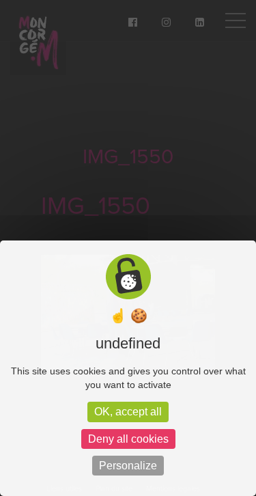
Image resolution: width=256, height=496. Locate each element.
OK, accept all (128, 411)
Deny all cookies (128, 439)
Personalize (128, 465)
